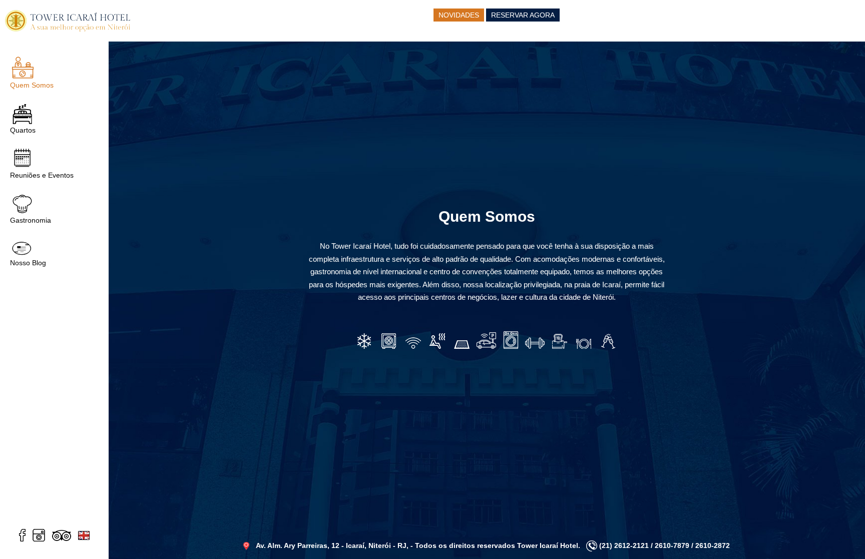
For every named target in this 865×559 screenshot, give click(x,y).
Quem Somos (32, 85)
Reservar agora (523, 15)
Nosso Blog (28, 263)
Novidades (459, 15)
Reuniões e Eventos (42, 175)
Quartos (23, 130)
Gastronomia (30, 220)
